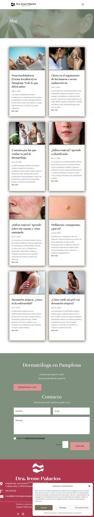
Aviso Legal (78, 513)
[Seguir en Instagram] (23, 514)
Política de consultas (32, 507)
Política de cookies (50, 513)
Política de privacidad (65, 513)
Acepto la (31, 438)
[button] (89, 486)
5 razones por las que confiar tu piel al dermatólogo (24, 154)
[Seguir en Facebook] (18, 514)
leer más (15, 111)
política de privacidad (35, 438)
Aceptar (44, 508)
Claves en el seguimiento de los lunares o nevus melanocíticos (65, 79)
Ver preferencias (81, 508)
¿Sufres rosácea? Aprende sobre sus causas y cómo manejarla (26, 228)
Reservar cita (27, 387)
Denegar (62, 508)
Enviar (80, 446)
